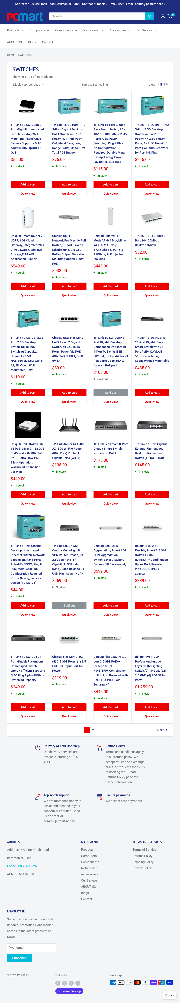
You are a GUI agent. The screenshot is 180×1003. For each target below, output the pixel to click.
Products (13, 30)
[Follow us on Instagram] (64, 983)
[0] (170, 16)
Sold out (110, 392)
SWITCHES (25, 55)
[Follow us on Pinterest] (71, 983)
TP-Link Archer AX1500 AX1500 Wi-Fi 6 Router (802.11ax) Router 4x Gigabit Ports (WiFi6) (68, 451)
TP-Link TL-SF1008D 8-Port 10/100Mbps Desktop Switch (150, 240)
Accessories (118, 30)
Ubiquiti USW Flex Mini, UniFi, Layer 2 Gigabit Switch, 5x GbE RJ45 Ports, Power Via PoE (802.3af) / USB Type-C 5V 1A (67, 349)
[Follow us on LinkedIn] (77, 983)
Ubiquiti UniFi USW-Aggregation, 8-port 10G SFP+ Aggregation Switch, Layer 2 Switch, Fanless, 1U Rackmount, (110, 555)
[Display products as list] (166, 84)
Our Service (145, 30)
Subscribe (19, 958)
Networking (91, 30)
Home (10, 55)
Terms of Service (144, 849)
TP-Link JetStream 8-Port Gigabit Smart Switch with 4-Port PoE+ (111, 448)
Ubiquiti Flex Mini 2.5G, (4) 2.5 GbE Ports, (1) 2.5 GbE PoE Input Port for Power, (69, 663)
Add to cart (27, 184)
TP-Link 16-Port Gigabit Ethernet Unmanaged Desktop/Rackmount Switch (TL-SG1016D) (151, 451)
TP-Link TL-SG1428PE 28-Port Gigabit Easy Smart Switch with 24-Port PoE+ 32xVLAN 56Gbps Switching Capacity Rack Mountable (152, 349)
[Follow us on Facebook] (57, 983)
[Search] (149, 16)
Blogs (32, 42)
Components (64, 30)
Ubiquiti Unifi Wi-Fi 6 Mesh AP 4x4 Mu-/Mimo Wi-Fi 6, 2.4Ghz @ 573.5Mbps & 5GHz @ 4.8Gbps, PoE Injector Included (110, 247)
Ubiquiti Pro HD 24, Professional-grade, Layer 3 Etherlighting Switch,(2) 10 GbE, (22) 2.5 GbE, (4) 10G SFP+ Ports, (150, 668)
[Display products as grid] (160, 84)
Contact (47, 42)
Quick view (28, 193)
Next (160, 730)
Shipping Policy (143, 862)
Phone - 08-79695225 (22, 866)
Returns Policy (142, 856)
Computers (37, 30)
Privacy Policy (142, 868)
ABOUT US (14, 42)
